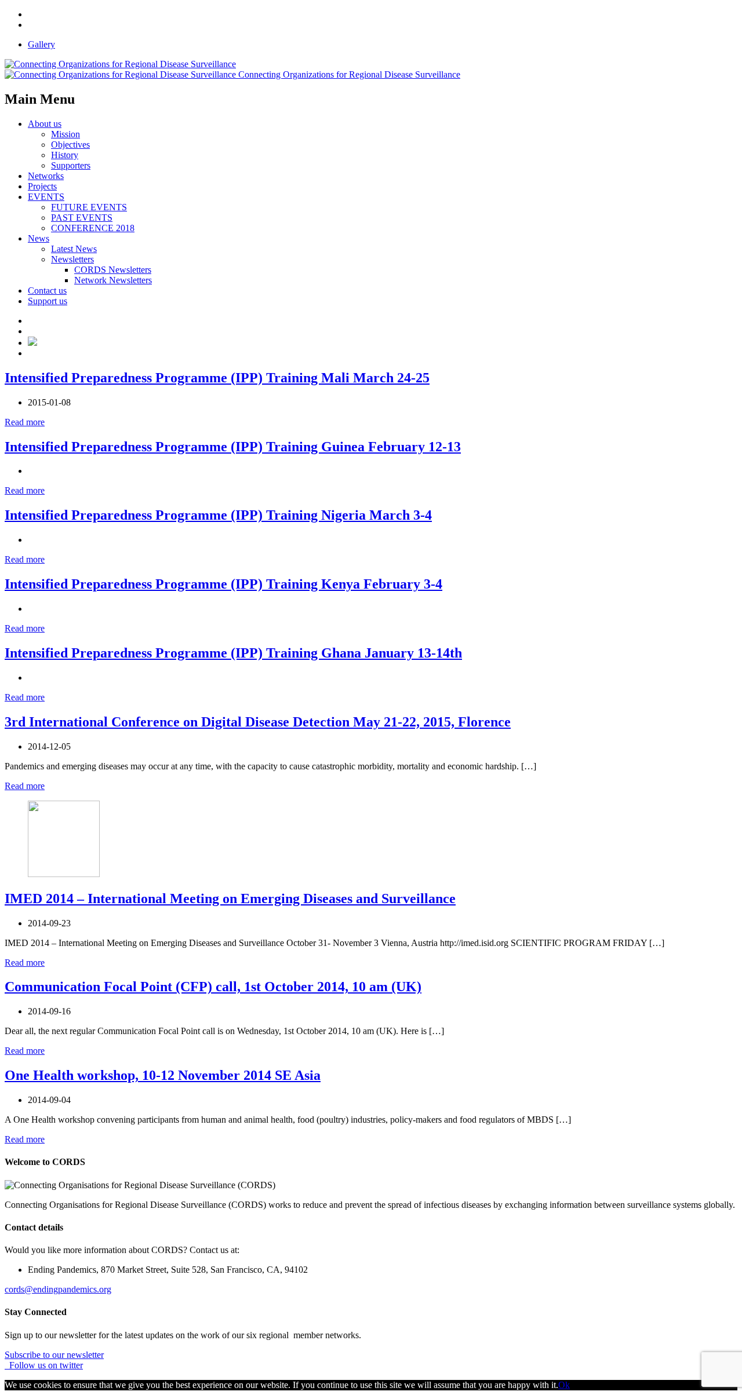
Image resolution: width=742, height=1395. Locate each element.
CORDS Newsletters (112, 270)
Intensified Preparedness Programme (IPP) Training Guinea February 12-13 (233, 446)
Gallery (41, 44)
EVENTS (46, 197)
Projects (42, 186)
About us (44, 124)
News (38, 238)
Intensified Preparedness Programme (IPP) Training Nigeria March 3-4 (218, 515)
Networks (46, 176)
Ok (564, 1385)
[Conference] (32, 343)
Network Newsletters (113, 280)
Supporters (70, 165)
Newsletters (72, 259)
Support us (47, 301)
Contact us (47, 290)
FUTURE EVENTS (89, 207)
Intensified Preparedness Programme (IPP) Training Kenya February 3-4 (223, 583)
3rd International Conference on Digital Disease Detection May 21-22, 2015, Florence (258, 721)
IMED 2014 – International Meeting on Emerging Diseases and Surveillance (230, 898)
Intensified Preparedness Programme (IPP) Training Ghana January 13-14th (233, 652)
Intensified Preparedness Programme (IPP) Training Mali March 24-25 (217, 377)
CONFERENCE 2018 (92, 228)
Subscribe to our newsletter (54, 1355)
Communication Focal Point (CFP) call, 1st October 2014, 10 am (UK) (213, 986)
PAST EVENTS (81, 217)
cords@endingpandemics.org (58, 1289)
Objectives (70, 144)
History (64, 155)
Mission (65, 134)
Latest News (74, 249)
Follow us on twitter (44, 1365)
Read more (25, 422)
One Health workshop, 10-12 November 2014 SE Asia (163, 1075)
